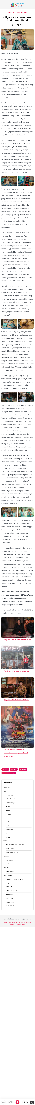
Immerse (6, 856)
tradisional (23, 769)
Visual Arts (11, 822)
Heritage (11, 12)
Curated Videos (10, 848)
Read (5, 791)
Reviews (8, 825)
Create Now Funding (12, 852)
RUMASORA (9, 898)
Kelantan (5, 769)
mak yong (14, 769)
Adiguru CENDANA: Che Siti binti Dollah (17, 640)
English (8, 806)
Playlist (8, 837)
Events (8, 864)
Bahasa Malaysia (11, 802)
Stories (8, 810)
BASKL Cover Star (11, 799)
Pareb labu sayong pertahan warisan (17, 671)
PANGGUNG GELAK (11, 890)
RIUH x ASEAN (8, 875)
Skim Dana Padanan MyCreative (15, 845)
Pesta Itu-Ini (7, 787)
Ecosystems (9, 860)
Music (9, 814)
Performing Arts (21, 12)
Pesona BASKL (10, 829)
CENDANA (7, 868)
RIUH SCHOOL (10, 902)
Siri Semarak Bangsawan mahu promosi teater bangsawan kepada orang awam (16, 753)
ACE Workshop (10, 871)
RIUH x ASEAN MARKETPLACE (14, 879)
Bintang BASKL (10, 795)
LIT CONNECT (10, 906)
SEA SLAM (9, 887)
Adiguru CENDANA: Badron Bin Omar (16, 700)
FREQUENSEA (10, 883)
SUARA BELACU (10, 894)
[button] (30, 1102)
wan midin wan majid (9, 773)
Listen (5, 833)
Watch (5, 841)
